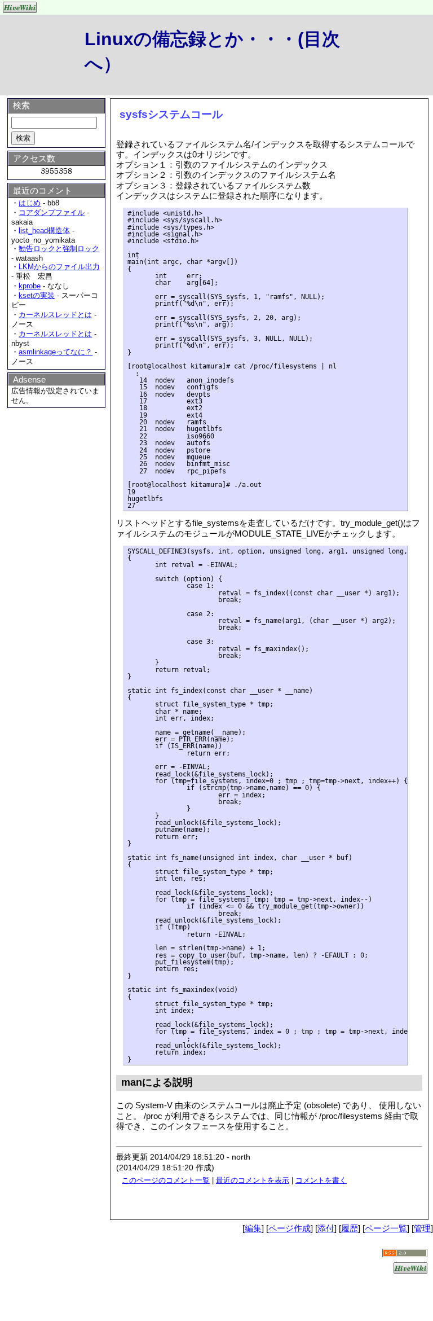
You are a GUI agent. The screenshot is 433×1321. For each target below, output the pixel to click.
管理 (422, 1228)
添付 (325, 1228)
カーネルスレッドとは (55, 314)
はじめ (30, 203)
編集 (253, 1228)
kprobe (30, 286)
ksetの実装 (37, 295)
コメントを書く (321, 1180)
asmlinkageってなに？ (55, 352)
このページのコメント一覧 (166, 1180)
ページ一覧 (386, 1228)
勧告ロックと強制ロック (59, 248)
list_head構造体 (44, 230)
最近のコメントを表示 (252, 1180)
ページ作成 (289, 1228)
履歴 (349, 1228)
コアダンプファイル (52, 212)
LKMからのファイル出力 (59, 266)
